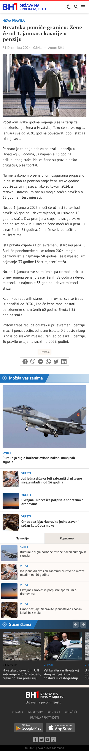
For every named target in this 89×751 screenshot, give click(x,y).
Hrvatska (44, 352)
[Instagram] (53, 739)
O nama (17, 712)
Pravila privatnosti (44, 717)
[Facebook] (35, 739)
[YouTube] (47, 739)
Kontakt (54, 712)
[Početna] (24, 7)
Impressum (35, 712)
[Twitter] (41, 739)
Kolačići (71, 712)
